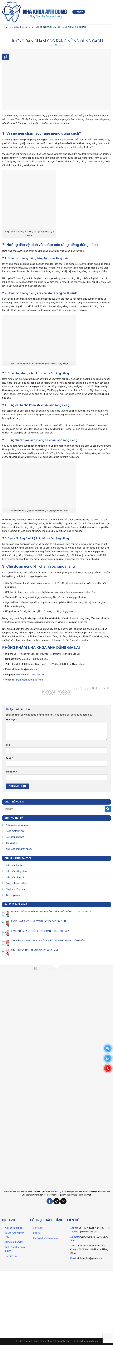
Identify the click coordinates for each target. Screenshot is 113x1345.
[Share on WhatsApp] (43, 692)
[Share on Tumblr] (69, 692)
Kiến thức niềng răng (25, 27)
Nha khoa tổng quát (15, 889)
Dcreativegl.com (90, 1341)
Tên (8, 745)
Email (9, 758)
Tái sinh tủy (11, 1256)
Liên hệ (36, 1233)
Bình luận (11, 719)
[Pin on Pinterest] (64, 692)
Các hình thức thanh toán (45, 1238)
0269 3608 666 (87, 1236)
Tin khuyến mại (13, 895)
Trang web (11, 772)
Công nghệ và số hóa (16, 883)
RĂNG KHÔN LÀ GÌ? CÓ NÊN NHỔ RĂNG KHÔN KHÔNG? (40, 930)
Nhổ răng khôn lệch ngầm (19, 849)
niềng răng (104, 119)
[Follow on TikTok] (56, 1201)
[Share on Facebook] (48, 692)
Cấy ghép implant (15, 837)
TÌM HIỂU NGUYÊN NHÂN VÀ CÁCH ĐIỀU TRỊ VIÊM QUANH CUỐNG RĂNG (48, 940)
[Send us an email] (63, 1201)
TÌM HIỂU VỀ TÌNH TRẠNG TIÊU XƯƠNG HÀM (34, 950)
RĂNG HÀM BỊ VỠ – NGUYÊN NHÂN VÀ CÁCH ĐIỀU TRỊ (39, 921)
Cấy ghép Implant (14, 1227)
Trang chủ (8, 27)
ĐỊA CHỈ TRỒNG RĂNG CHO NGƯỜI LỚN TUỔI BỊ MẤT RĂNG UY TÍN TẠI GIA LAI (51, 911)
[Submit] (108, 809)
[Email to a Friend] (59, 692)
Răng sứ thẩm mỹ (15, 831)
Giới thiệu (38, 1227)
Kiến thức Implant (15, 865)
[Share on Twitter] (53, 692)
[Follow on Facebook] (49, 1201)
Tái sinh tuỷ (11, 842)
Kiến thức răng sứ (15, 877)
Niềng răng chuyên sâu (17, 825)
